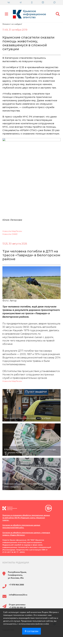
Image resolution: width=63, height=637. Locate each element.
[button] (58, 14)
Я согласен (31, 631)
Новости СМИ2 (9, 234)
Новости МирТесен (12, 231)
